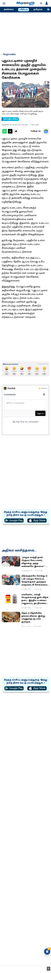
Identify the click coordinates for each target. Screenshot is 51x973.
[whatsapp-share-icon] (4, 133)
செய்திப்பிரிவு (11, 119)
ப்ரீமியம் (23, 9)
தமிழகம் (37, 9)
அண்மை (9, 9)
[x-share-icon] (10, 133)
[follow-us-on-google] (45, 131)
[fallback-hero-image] (11, 561)
